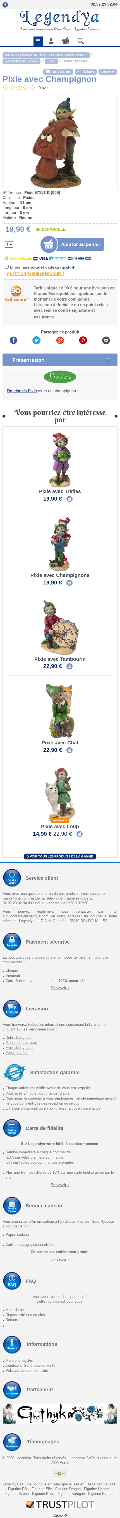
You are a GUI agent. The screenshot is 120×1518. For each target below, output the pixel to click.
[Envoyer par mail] (106, 340)
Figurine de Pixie (22, 390)
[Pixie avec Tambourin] (60, 628)
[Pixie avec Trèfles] (60, 460)
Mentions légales (19, 1360)
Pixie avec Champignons (60, 575)
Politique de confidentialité (27, 1370)
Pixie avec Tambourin (60, 659)
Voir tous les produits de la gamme (61, 856)
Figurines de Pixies (75, 60)
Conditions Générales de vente (30, 1365)
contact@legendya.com (29, 916)
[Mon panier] (65, 40)
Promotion (60, 820)
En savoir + (60, 988)
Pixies (51, 60)
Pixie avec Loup (60, 826)
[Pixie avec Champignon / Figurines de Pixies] (60, 142)
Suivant (106, 71)
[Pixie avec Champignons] (60, 544)
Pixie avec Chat (60, 742)
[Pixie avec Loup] (60, 795)
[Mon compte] (51, 41)
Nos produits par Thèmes (21, 60)
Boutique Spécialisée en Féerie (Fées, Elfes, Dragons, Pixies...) (46, 54)
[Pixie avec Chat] (60, 711)
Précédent (87, 71)
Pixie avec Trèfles (60, 491)
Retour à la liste (60, 71)
